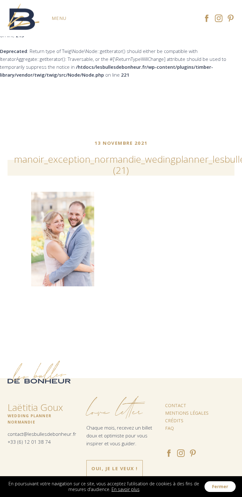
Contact (175, 405)
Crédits (174, 421)
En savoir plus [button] (126, 489)
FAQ (169, 428)
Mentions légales (187, 413)
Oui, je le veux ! (114, 468)
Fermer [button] (220, 486)
